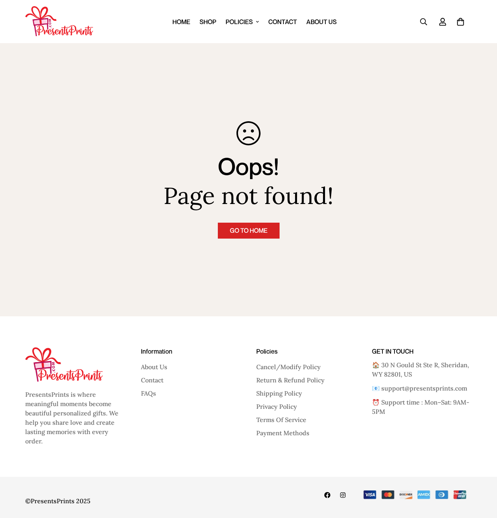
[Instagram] (343, 495)
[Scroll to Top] (482, 476)
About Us (321, 22)
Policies (239, 22)
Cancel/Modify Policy (288, 367)
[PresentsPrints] (59, 21)
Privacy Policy (276, 406)
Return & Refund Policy (290, 380)
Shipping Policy (279, 393)
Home (181, 22)
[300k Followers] (327, 495)
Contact (282, 22)
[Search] (424, 21)
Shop (208, 22)
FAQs (148, 393)
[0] (460, 22)
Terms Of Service (281, 420)
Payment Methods (282, 433)
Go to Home (249, 230)
